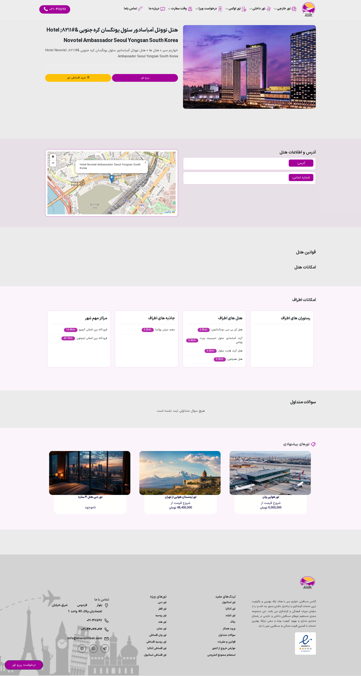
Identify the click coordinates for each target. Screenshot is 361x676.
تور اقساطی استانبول (155, 655)
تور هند (162, 622)
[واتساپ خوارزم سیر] (93, 648)
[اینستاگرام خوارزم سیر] (82, 648)
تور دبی (162, 602)
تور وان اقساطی (158, 635)
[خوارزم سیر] (305, 582)
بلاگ (232, 622)
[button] (301, 120)
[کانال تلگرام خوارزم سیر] (105, 648)
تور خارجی (284, 8)
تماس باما (130, 8)
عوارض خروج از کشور (223, 648)
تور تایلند (230, 615)
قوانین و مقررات (226, 642)
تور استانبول (228, 602)
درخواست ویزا (207, 8)
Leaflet (168, 212)
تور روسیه (161, 615)
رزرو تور (145, 78)
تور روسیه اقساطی (156, 642)
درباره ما (154, 8)
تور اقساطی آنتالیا (157, 648)
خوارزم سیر (170, 50)
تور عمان (162, 629)
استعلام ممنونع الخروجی (221, 655)
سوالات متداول (227, 635)
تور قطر (162, 609)
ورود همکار (229, 629)
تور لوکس (235, 8)
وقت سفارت (179, 8)
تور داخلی (258, 8)
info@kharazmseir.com (84, 638)
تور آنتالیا (230, 609)
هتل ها (154, 50)
